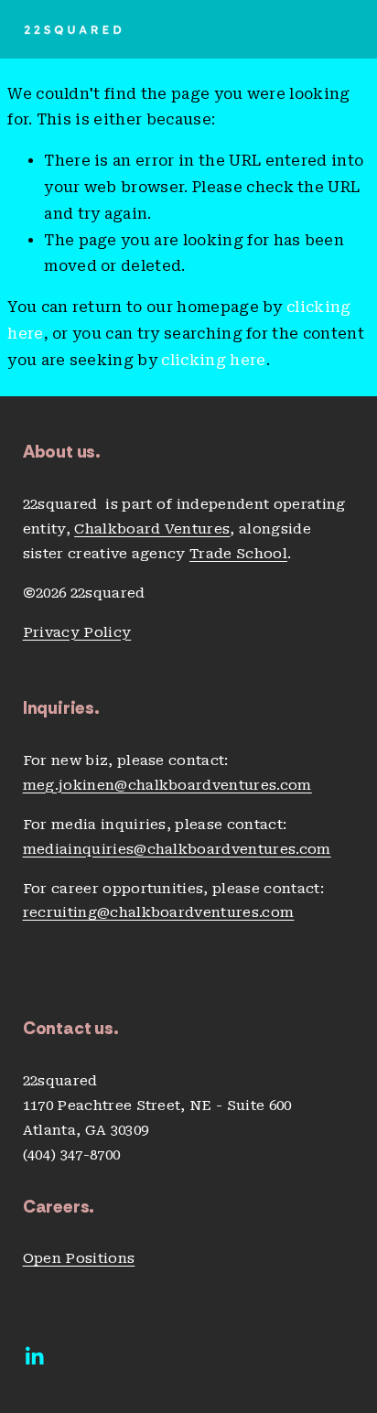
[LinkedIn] (34, 1356)
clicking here (213, 360)
